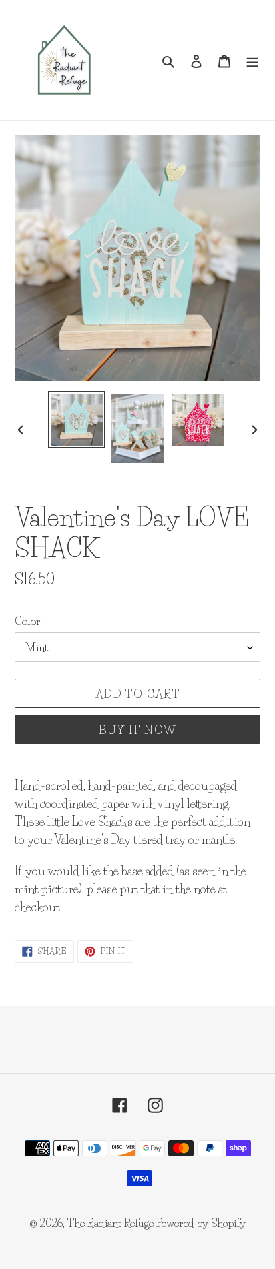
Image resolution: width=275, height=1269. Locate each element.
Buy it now (138, 730)
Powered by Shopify (201, 1223)
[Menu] (252, 60)
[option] (77, 420)
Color (28, 621)
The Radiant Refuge (110, 1223)
